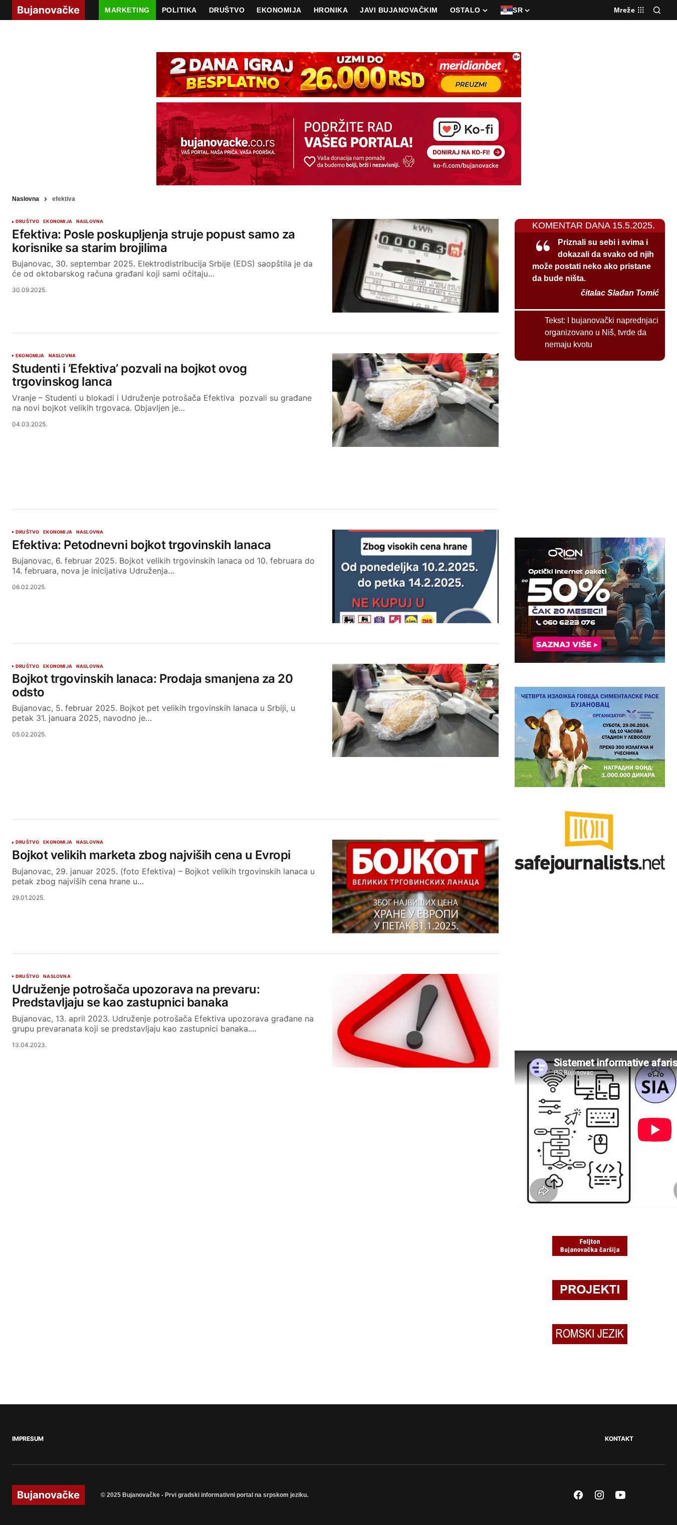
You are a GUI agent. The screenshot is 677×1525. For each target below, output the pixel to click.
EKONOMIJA (57, 221)
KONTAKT (619, 1438)
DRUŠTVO (27, 221)
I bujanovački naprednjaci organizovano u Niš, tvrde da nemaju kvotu (601, 332)
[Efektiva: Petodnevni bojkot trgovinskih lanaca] (415, 576)
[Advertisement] (255, 466)
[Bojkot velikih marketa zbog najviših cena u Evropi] (415, 886)
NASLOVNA (89, 221)
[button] (657, 10)
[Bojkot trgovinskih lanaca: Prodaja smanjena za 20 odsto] (415, 710)
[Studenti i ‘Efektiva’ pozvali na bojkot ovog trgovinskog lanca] (415, 400)
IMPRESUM (28, 1438)
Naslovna (25, 198)
